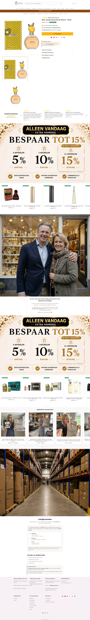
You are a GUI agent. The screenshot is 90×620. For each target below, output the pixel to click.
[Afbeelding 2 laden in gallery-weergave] (15, 94)
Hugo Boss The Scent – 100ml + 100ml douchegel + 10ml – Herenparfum (32, 398)
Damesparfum (32, 13)
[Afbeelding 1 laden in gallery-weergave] (15, 69)
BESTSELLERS (46, 13)
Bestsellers (32, 598)
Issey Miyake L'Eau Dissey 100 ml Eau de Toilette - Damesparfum (74, 206)
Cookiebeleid (47, 600)
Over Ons (15, 598)
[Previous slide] (21, 115)
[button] (75, 3)
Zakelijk (15, 600)
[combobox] (43, 3)
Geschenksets (39, 13)
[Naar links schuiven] (43, 213)
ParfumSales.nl (46, 619)
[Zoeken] (61, 3)
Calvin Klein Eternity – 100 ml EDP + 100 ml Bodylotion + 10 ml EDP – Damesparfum (74, 398)
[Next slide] (86, 115)
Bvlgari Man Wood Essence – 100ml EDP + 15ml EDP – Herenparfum (53, 398)
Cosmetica (60, 13)
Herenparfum (26, 13)
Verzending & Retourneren (66, 582)
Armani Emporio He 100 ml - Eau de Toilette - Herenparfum (53, 206)
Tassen (65, 13)
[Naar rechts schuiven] (47, 213)
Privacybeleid (47, 598)
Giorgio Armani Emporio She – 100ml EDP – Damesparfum (32, 206)
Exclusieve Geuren (53, 13)
